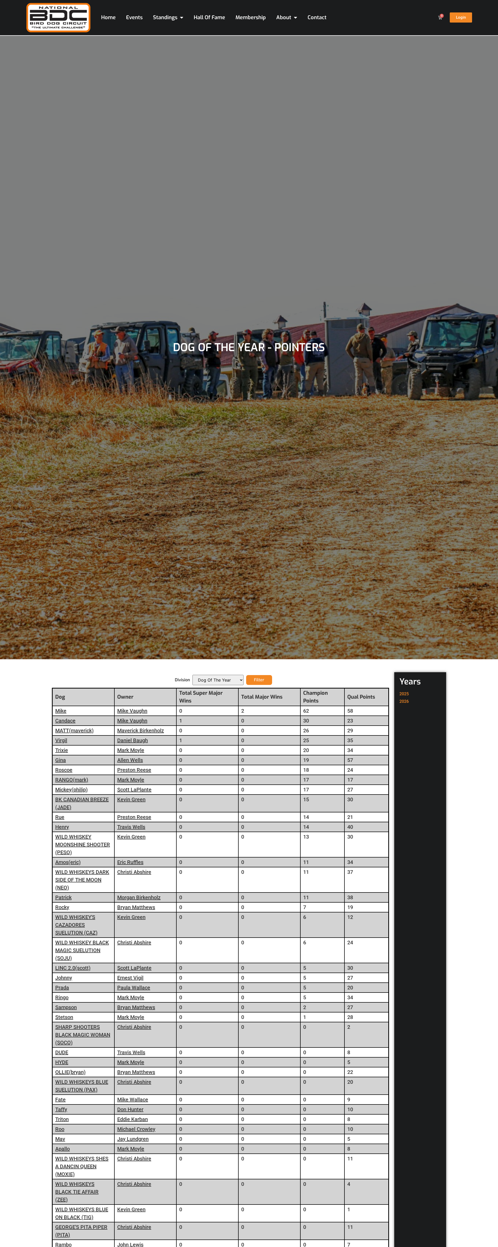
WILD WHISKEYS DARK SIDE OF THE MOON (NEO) (82, 880)
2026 (404, 701)
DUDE (61, 1052)
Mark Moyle (130, 750)
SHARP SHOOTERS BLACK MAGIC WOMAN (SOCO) (82, 1035)
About (283, 17)
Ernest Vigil (130, 978)
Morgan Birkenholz (139, 897)
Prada (62, 987)
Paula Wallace (133, 987)
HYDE (61, 1062)
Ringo (61, 997)
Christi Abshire (134, 872)
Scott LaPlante (134, 790)
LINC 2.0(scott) (73, 968)
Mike (60, 711)
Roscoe (63, 770)
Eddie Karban (132, 1119)
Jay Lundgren (133, 1139)
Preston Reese (134, 770)
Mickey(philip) (71, 790)
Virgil (61, 740)
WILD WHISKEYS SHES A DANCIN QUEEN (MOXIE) (81, 1166)
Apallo (62, 1149)
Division (182, 680)
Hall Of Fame (209, 17)
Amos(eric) (68, 862)
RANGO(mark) (71, 780)
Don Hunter (130, 1109)
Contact (317, 17)
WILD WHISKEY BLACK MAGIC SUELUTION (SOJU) (82, 950)
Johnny (63, 978)
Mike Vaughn (132, 711)
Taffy (61, 1109)
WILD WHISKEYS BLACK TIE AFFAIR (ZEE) (77, 1192)
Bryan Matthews (136, 907)
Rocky (62, 907)
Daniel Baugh (132, 740)
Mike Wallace (132, 1099)
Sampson (66, 1007)
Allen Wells (130, 760)
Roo (59, 1129)
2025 (404, 693)
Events (134, 17)
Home (108, 17)
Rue (59, 817)
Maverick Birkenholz (140, 730)
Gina (60, 760)
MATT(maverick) (74, 730)
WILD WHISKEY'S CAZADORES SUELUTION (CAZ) (76, 925)
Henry (62, 827)
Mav (60, 1139)
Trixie (61, 750)
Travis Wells (131, 827)
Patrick (63, 897)
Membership (251, 17)
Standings (165, 17)
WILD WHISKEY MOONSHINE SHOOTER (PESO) (82, 844)
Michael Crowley (136, 1129)
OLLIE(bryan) (70, 1072)
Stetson (64, 1017)
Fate (60, 1099)
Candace (65, 721)
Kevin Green (131, 799)
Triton (62, 1119)
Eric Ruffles (130, 862)
